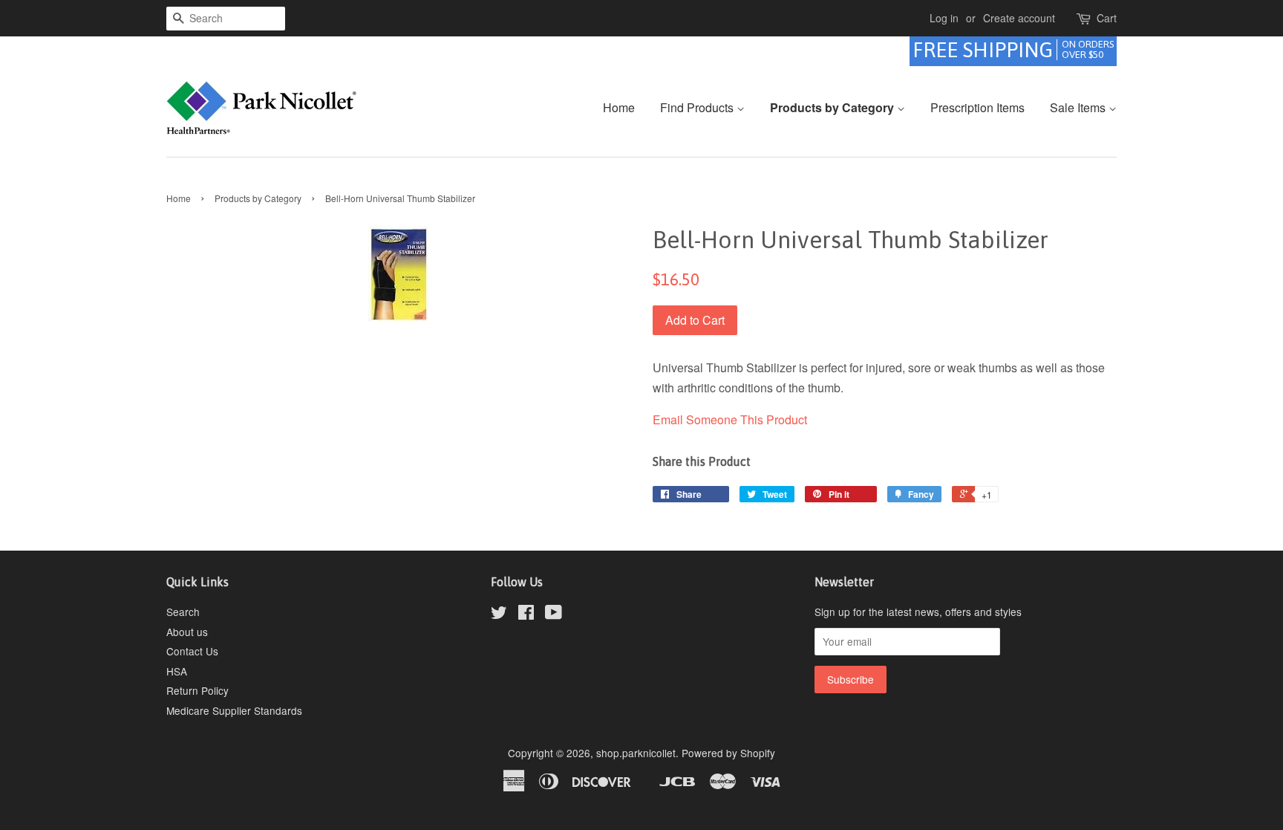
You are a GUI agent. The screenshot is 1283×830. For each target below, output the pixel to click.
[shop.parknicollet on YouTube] (553, 614)
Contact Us (192, 650)
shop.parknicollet (636, 752)
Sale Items (1079, 107)
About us (187, 631)
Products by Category (833, 107)
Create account (1019, 17)
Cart (1107, 17)
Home (619, 107)
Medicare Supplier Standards (234, 710)
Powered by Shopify (728, 752)
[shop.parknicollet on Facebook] (526, 614)
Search (183, 611)
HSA (176, 671)
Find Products (698, 107)
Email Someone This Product (730, 419)
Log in (944, 17)
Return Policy (197, 690)
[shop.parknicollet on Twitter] (499, 614)
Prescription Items (977, 107)
